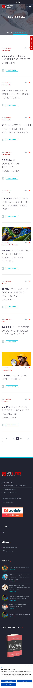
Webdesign (15, 245)
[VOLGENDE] (2, 441)
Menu (30, 6)
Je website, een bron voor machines (19, 567)
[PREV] (2, 438)
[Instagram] (16, 2)
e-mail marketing (7, 370)
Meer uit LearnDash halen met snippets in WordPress (17, 606)
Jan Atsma (8, 48)
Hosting (4, 283)
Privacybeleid (28, 666)
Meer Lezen (12, 70)
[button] (27, 6)
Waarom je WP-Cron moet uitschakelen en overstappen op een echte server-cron (19, 588)
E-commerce (5, 401)
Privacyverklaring (8, 551)
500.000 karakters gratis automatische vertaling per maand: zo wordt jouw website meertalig (20, 577)
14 (13, 439)
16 (21, 439)
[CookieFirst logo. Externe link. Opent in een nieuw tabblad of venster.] (2, 667)
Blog (3, 321)
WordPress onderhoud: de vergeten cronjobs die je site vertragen (19, 597)
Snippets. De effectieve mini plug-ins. (19, 614)
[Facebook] (14, 2)
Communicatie (6, 50)
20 (28, 439)
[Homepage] (7, 6)
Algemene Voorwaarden (10, 547)
